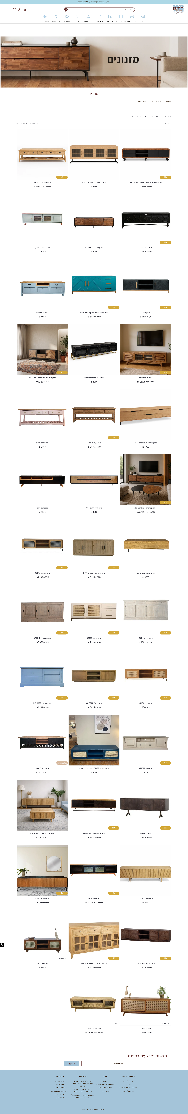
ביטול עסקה (60, 1098)
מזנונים (140, 102)
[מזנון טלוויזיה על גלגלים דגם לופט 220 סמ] (145, 154)
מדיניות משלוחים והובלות (128, 1088)
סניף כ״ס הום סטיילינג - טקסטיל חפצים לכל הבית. (82, 1090)
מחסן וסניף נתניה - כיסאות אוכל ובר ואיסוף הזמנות (82, 1096)
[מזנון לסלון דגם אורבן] (145, 870)
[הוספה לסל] (123, 137)
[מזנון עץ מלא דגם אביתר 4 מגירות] (94, 935)
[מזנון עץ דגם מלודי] (94, 414)
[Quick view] (123, 132)
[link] (24, 9)
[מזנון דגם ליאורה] (42, 740)
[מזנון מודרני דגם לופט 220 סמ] (94, 805)
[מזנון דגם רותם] (42, 479)
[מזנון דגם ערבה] (145, 219)
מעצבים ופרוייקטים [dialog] (105, 1088)
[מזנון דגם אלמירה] (145, 349)
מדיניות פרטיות (60, 1094)
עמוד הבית (167, 102)
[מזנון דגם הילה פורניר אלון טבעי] (94, 154)
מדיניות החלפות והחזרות (59, 1091)
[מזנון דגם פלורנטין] (94, 1000)
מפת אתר (105, 1091)
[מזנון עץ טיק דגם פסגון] (145, 935)
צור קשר (128, 1084)
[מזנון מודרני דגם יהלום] (145, 544)
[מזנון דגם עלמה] (94, 870)
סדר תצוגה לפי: (28, 124)
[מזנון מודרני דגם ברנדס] (94, 219)
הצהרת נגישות (60, 1088)
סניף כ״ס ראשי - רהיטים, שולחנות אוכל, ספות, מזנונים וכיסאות (83, 1083)
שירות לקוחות (128, 1081)
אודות (105, 1081)
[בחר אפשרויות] (20, 137)
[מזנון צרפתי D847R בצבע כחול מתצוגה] (94, 740)
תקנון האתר (60, 1084)
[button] (66, 9)
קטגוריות (159, 102)
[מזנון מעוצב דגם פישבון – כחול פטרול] (94, 284)
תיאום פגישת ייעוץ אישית (105, 1084)
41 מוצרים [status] (167, 124)
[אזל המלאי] (20, 918)
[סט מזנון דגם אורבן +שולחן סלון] (42, 805)
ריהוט (152, 102)
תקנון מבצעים (60, 1081)
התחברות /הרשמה (128, 1091)
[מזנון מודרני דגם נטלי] (94, 479)
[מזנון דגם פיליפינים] (42, 870)
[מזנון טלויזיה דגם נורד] (42, 154)
